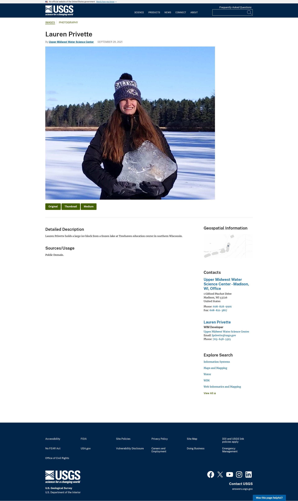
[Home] (59, 15)
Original (53, 206)
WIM (207, 380)
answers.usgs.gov (242, 488)
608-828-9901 (222, 306)
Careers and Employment (158, 450)
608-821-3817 (218, 310)
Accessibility (52, 439)
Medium (88, 206)
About (194, 12)
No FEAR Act (52, 448)
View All (209, 393)
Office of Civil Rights (57, 458)
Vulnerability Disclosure (130, 448)
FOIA (84, 439)
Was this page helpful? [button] (269, 497)
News (168, 12)
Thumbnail (71, 206)
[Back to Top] (287, 490)
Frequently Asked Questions (235, 7)
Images (50, 22)
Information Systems (217, 361)
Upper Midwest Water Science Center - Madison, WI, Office (226, 284)
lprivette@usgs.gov (224, 335)
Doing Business (195, 448)
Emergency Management (229, 450)
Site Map (192, 439)
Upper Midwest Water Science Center (71, 41)
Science (139, 12)
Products (154, 12)
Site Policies (123, 439)
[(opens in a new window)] (211, 474)
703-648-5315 (222, 339)
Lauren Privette (217, 322)
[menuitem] (139, 10)
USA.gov (86, 448)
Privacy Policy (159, 439)
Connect (180, 12)
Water (207, 374)
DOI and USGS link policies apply (233, 440)
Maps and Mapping (215, 368)
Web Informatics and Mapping (222, 386)
